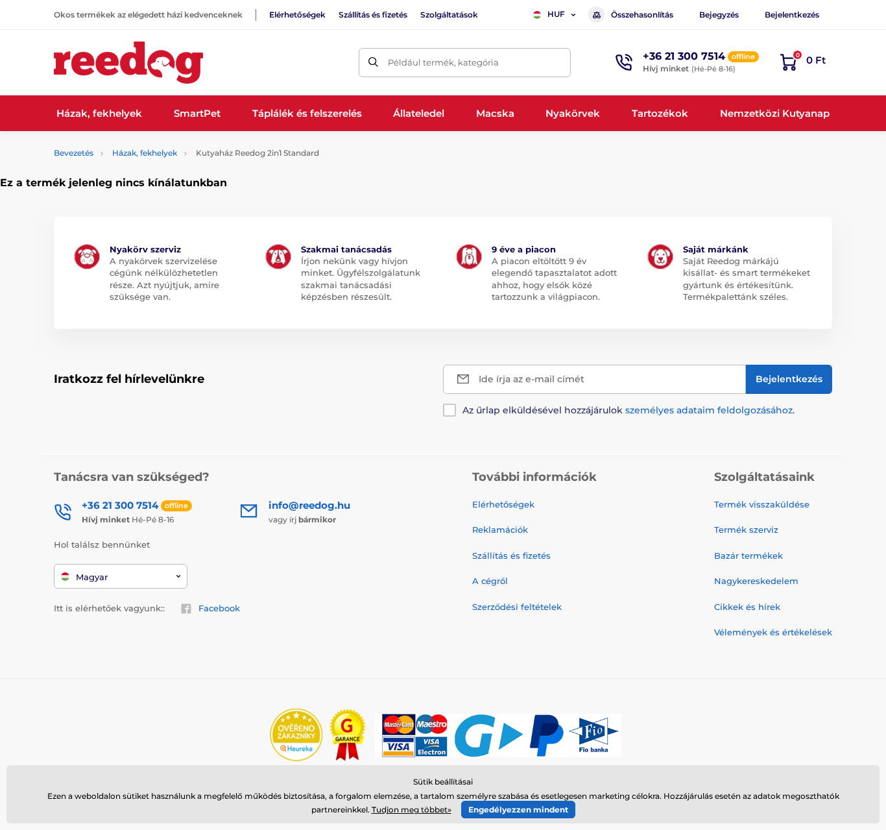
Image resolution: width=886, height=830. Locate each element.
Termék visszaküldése (761, 504)
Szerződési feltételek (517, 607)
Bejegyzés (719, 14)
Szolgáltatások (449, 14)
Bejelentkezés (792, 14)
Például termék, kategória (443, 62)
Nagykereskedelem (756, 581)
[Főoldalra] (128, 63)
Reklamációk (500, 529)
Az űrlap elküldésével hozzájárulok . (628, 410)
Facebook (219, 608)
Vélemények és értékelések (773, 632)
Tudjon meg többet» (411, 809)
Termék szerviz (746, 529)
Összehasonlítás (642, 14)
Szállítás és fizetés (373, 14)
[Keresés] (373, 62)
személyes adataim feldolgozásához (709, 410)
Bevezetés (73, 153)
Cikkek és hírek (747, 607)
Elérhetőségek (297, 14)
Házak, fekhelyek (144, 153)
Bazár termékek (748, 555)
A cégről (490, 581)
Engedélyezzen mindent (518, 809)
